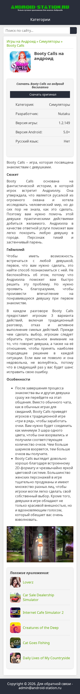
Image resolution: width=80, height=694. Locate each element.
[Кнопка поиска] (73, 30)
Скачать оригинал (42, 94)
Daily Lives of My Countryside (46, 658)
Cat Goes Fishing (36, 642)
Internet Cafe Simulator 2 (43, 612)
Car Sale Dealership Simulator (38, 597)
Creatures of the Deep (41, 627)
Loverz (28, 582)
